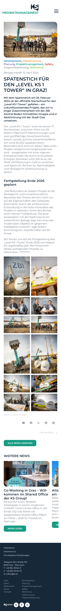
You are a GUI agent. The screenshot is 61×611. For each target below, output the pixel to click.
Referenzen (9, 586)
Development (28, 580)
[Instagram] (27, 605)
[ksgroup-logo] (8, 605)
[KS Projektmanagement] (20, 9)
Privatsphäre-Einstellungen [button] (16, 555)
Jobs (6, 580)
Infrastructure (28, 595)
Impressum (9, 548)
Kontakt (7, 592)
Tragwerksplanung (30, 597)
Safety (25, 589)
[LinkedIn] (16, 605)
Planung (26, 583)
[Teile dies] (31, 422)
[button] (56, 11)
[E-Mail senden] (23, 422)
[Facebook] (21, 605)
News (6, 589)
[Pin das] (53, 422)
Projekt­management (32, 586)
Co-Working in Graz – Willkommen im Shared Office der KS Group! (26, 494)
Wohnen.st (27, 592)
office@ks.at (12, 574)
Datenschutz (10, 551)
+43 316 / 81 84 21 (13, 568)
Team (6, 583)
